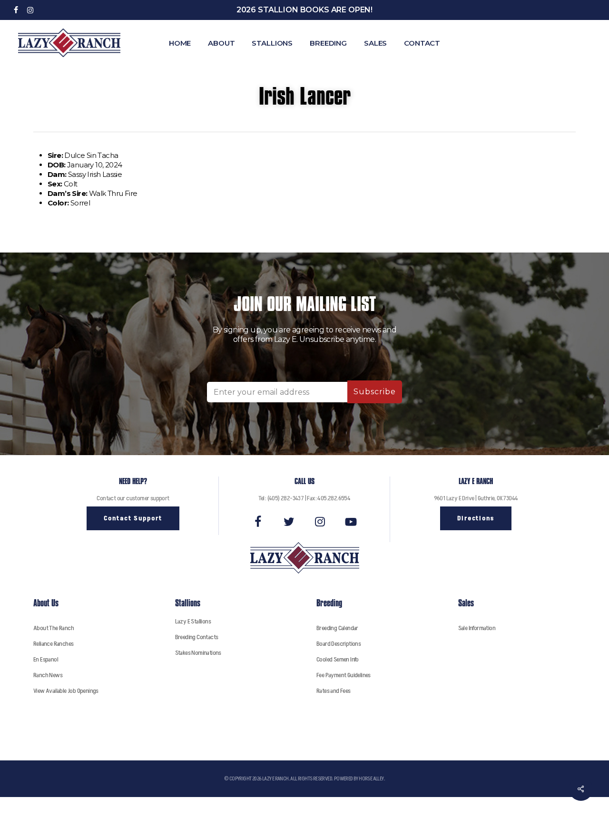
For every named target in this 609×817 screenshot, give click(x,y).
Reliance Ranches (53, 643)
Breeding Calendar (337, 627)
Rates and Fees (333, 690)
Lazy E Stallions (193, 621)
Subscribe (375, 391)
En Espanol (45, 659)
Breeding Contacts (196, 637)
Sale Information (476, 627)
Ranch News (47, 675)
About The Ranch (53, 627)
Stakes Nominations (198, 652)
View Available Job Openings (65, 690)
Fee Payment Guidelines (343, 675)
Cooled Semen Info (337, 659)
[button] (133, 518)
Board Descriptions (338, 643)
